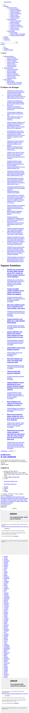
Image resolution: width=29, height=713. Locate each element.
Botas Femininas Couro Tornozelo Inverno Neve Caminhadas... (16, 127)
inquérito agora (4, 464)
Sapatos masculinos (12, 7)
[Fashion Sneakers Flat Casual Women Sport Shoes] (16, 354)
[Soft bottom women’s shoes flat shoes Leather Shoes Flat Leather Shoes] (16, 343)
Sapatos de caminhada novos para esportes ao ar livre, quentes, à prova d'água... (15, 201)
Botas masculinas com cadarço (15, 499)
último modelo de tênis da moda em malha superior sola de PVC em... (16, 97)
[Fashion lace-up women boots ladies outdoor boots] (16, 409)
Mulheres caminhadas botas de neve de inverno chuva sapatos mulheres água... (15, 148)
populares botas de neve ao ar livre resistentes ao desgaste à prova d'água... (16, 137)
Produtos (6, 6)
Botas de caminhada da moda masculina (11, 497)
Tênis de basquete (14, 12)
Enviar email (4, 505)
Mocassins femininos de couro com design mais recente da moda (14, 360)
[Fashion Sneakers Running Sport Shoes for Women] (16, 377)
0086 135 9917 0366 (14, 477)
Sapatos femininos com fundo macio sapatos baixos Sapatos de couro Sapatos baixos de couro (15, 334)
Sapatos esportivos (15, 16)
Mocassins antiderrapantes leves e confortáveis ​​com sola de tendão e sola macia (16, 306)
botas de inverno (14, 28)
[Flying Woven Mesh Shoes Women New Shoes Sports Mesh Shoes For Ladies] (16, 300)
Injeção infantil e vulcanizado (17, 34)
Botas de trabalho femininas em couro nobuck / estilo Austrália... (15, 233)
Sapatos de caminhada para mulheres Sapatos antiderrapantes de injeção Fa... (15, 108)
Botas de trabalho (14, 9)
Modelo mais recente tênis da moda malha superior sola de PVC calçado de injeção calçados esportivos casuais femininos (16, 273)
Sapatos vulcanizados (15, 13)
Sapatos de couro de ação (16, 26)
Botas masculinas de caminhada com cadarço (14, 500)
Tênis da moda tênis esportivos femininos (13, 372)
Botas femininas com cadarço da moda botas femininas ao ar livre (15, 260)
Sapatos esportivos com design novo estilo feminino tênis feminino (16, 320)
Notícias (6, 36)
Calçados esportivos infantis (17, 35)
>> (8, 451)
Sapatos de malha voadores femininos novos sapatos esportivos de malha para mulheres (15, 291)
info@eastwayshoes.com (10, 484)
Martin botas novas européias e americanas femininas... (15, 253)
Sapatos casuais (14, 15)
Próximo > (5, 451)
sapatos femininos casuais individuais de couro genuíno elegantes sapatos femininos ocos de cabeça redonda (15, 386)
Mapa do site (9, 495)
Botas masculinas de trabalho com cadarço (12, 497)
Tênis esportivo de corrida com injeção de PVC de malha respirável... (15, 118)
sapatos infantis (11, 31)
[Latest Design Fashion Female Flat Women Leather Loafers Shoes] (16, 367)
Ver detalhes (10, 285)
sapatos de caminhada (15, 10)
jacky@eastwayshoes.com (10, 481)
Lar (5, 4)
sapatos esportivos (14, 22)
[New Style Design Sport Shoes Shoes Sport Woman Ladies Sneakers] (16, 327)
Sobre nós (6, 38)
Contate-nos (7, 39)
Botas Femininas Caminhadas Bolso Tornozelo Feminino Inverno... (14, 213)
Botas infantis (13, 32)
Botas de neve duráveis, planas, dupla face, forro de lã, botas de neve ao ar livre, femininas (15, 417)
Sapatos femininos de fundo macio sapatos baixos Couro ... (16, 183)
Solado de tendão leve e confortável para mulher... (13, 191)
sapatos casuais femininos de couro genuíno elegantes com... (16, 167)
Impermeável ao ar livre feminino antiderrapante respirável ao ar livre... (15, 224)
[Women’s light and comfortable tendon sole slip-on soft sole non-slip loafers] (16, 314)
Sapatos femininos (11, 19)
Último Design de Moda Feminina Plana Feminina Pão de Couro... (15, 174)
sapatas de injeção (14, 18)
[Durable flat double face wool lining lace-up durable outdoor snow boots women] (16, 425)
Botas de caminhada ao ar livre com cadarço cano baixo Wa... (15, 243)
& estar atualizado (8, 455)
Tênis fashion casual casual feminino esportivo (16, 348)
